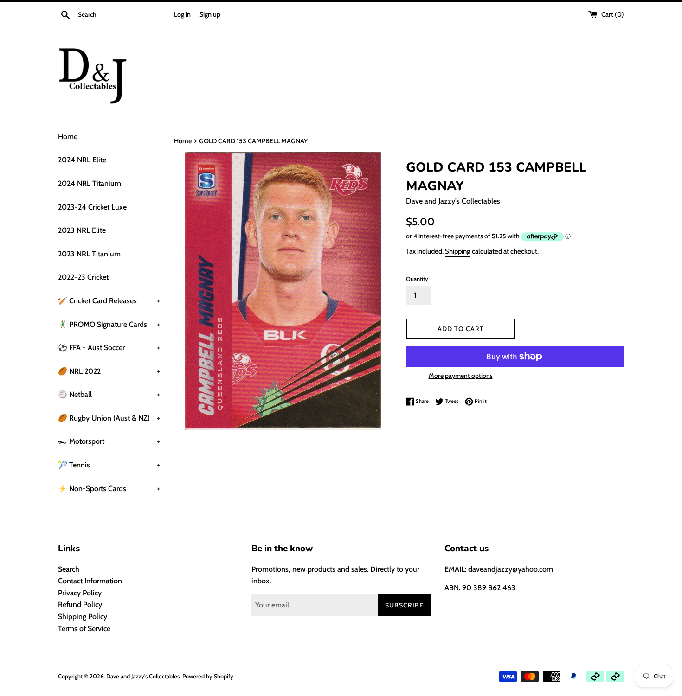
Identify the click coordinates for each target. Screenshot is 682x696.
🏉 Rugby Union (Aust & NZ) (109, 418)
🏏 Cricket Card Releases (109, 300)
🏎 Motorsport (109, 441)
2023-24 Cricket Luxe (92, 207)
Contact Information (90, 580)
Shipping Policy (82, 616)
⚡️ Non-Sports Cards (109, 488)
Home (67, 136)
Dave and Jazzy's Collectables (143, 676)
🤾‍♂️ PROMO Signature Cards (109, 324)
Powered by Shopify (207, 676)
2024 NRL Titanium (89, 183)
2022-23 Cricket (83, 277)
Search (68, 569)
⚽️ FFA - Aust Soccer (109, 347)
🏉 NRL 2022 (109, 371)
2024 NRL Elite (82, 159)
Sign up (209, 14)
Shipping (457, 251)
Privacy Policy (80, 592)
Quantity (417, 278)
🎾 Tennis (109, 464)
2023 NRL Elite (82, 230)
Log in (182, 14)
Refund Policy (80, 604)
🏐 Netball (109, 394)
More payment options (461, 375)
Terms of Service (84, 628)
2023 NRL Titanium (89, 253)
